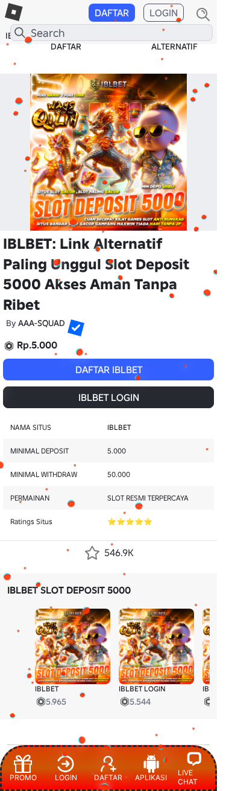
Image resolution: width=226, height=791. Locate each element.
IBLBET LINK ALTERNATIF (174, 41)
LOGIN (163, 13)
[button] (71, 323)
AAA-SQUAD (41, 323)
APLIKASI (151, 777)
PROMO (23, 777)
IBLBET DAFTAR (66, 41)
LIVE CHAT (188, 777)
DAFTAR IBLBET (108, 369)
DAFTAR (112, 13)
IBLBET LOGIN (108, 397)
